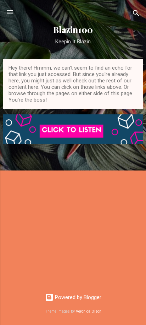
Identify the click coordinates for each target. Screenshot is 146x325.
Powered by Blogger (77, 297)
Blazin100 (73, 29)
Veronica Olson (88, 311)
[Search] (136, 14)
